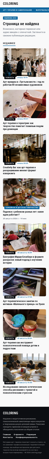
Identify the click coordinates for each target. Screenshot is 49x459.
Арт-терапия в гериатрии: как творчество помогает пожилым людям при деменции (23, 126)
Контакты (8, 437)
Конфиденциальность (26, 437)
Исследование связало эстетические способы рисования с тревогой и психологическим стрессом (22, 390)
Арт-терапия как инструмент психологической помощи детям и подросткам (21, 345)
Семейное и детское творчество (22, 208)
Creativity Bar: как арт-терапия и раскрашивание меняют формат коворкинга (19, 170)
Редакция (31, 434)
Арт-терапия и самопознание (17, 10)
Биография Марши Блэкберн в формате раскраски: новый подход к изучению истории (23, 259)
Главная (7, 434)
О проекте (19, 434)
